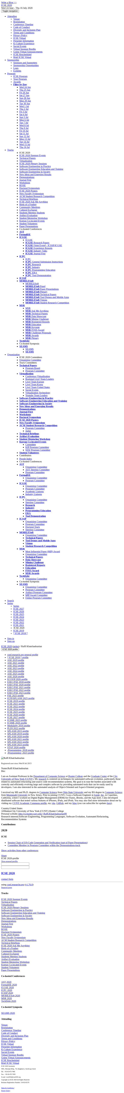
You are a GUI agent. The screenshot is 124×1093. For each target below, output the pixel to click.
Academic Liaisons (34, 491)
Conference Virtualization (37, 376)
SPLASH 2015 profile (18, 731)
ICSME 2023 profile (17, 720)
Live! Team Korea (34, 384)
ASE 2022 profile (15, 665)
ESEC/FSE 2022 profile (18, 690)
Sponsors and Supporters (25, 62)
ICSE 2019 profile (16, 701)
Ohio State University (73, 792)
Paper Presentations (28, 226)
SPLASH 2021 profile (18, 739)
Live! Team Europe (34, 381)
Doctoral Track (32, 527)
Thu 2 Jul (23, 109)
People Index (25, 458)
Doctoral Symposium (29, 188)
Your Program (20, 79)
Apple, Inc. (99, 795)
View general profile (9, 861)
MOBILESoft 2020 (10, 995)
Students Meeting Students (32, 212)
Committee (30, 444)
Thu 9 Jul (23, 128)
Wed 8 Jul (24, 125)
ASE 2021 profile (15, 663)
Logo (15, 68)
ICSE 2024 (18, 617)
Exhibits (17, 71)
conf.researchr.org (15, 884)
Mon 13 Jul (24, 139)
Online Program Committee (38, 598)
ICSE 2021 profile (16, 704)
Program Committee (35, 371)
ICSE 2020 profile (10, 649)
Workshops (24, 182)
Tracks (10, 150)
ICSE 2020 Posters (28, 191)
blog (74, 803)
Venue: (16, 19)
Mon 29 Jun (25, 101)
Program (11, 73)
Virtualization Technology (37, 392)
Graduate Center (99, 776)
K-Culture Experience (23, 43)
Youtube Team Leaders (36, 395)
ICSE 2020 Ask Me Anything (33, 201)
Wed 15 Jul (24, 144)
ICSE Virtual (19, 38)
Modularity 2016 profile (18, 725)
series (16, 646)
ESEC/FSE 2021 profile (18, 687)
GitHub (60, 803)
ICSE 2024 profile (16, 709)
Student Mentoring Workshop (33, 218)
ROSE (22, 185)
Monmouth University (17, 795)
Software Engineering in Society (34, 171)
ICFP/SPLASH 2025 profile (20, 698)
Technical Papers (27, 158)
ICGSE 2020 (7, 987)
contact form (7, 879)
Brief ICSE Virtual (22, 57)
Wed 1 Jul (24, 106)
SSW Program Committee (37, 450)
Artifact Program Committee (38, 592)
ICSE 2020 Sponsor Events (32, 155)
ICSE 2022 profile (16, 706)
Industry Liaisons (33, 494)
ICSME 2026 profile (17, 723)
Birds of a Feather (27, 204)
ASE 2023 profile (15, 668)
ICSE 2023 (18, 619)
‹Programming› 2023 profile (20, 753)
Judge (28, 431)
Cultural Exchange (28, 210)
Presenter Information (23, 41)
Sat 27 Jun (24, 95)
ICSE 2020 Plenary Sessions (33, 163)
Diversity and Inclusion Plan (26, 30)
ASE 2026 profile (15, 676)
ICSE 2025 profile (16, 712)
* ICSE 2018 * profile (17, 657)
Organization (13, 354)
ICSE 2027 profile (16, 717)
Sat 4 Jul (23, 114)
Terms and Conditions (23, 32)
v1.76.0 (29, 884)
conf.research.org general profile (22, 654)
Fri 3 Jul (23, 111)
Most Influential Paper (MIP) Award (42, 551)
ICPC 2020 (6, 990)
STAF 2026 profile (16, 747)
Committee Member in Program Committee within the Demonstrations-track (44, 845)
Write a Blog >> (9, 2)
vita (53, 803)
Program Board (32, 368)
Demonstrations (26, 177)
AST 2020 (6, 982)
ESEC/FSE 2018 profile (18, 682)
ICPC (28, 259)
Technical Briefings (28, 199)
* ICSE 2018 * (20, 633)
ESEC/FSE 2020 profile (18, 684)
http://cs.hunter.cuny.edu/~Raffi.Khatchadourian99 (42, 814)
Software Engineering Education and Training (41, 169)
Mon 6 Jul (24, 120)
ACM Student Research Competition (37, 196)
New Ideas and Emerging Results (35, 174)
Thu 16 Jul (24, 147)
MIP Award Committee (36, 595)
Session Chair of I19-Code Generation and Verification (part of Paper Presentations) (48, 842)
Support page (6, 887)
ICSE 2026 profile (16, 714)
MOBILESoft (32, 283)
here (109, 803)
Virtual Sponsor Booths (24, 49)
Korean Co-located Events (32, 221)
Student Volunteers (28, 223)
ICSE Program (20, 76)
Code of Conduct (21, 27)
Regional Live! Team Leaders (39, 379)
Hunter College (75, 776)
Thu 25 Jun (24, 90)
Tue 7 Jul (23, 122)
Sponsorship (13, 60)
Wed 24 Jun (25, 87)
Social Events (19, 46)
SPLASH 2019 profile (18, 734)
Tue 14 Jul (24, 141)
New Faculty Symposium (31, 193)
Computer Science (48, 792)
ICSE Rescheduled (22, 54)
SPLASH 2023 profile (18, 744)
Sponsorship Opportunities (26, 65)
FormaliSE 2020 (9, 984)
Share (4, 855)
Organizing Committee (30, 360)
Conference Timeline (23, 24)
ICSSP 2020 (7, 993)
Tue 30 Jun (24, 103)
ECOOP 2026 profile (17, 679)
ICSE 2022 (18, 622)
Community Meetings (29, 207)
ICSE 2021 (18, 625)
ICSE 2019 (18, 630)
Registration (19, 21)
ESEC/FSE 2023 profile (18, 693)
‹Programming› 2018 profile (20, 750)
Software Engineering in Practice (35, 166)
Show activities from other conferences (19, 850)
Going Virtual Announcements (27, 51)
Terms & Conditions (7, 1088)
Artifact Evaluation (28, 215)
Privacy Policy (20, 35)
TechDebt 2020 (8, 1001)
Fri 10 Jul (23, 131)
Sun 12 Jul (24, 136)
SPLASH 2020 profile (18, 736)
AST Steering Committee (37, 469)
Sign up (11, 641)
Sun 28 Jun (24, 98)
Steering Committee (34, 502)
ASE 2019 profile (15, 660)
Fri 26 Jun (24, 92)
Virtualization (25, 161)
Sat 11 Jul (24, 133)
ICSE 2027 (18, 608)
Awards (17, 81)
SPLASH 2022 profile (18, 742)
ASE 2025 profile (15, 673)
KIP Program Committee (37, 447)
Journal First (25, 180)
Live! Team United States (37, 387)
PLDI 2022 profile (16, 728)
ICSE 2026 (18, 611)
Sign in (10, 638)
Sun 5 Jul (23, 117)
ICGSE (29, 240)
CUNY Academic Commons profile (29, 803)
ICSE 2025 (18, 614)
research (42, 779)
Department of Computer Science (49, 776)
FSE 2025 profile (15, 695)
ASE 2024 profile (15, 671)
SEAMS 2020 (8, 1013)
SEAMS (29, 349)
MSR (28, 308)
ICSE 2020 (6, 646)
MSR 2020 (6, 998)
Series (16, 606)
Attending (12, 16)
